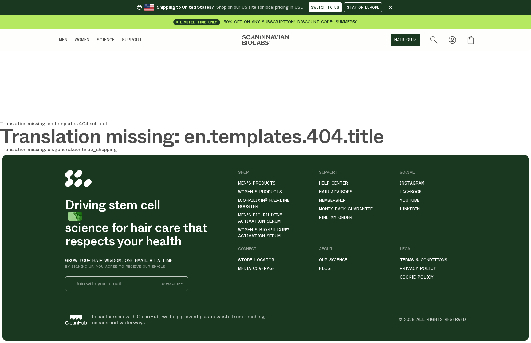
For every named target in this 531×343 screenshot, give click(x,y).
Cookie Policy (417, 277)
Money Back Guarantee (346, 209)
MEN (63, 40)
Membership (332, 200)
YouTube (409, 200)
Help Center (333, 183)
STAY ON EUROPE (363, 7)
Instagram (412, 183)
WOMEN (82, 40)
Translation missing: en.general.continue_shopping (58, 149)
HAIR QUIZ (405, 40)
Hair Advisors (335, 192)
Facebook (411, 192)
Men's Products (257, 183)
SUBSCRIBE (172, 284)
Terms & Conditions (423, 260)
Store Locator (256, 260)
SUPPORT (132, 40)
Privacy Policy (418, 268)
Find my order (335, 217)
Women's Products (260, 192)
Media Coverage (256, 268)
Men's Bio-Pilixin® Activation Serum (260, 218)
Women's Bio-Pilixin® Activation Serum (263, 233)
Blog (325, 268)
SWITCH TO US (325, 7)
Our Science (333, 260)
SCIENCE (106, 40)
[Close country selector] (390, 7)
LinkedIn (410, 209)
